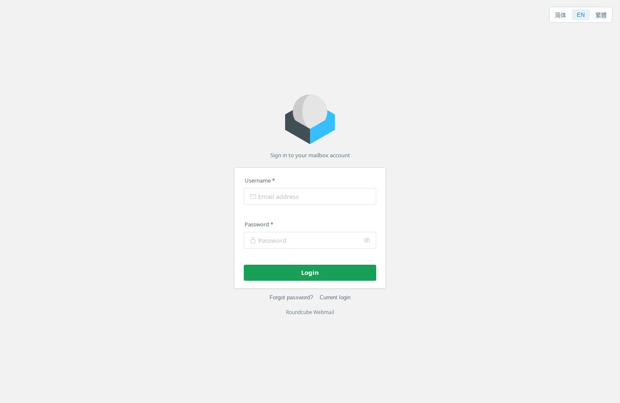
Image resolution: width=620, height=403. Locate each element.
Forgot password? (291, 297)
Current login (335, 297)
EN (581, 15)
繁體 (601, 15)
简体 (560, 15)
